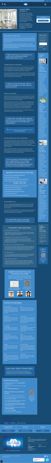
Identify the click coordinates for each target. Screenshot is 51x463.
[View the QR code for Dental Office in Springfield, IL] (27, 285)
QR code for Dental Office (7, 420)
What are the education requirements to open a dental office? (16, 180)
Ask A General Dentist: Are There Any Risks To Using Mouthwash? (43, 108)
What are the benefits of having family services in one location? (16, 185)
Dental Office (10, 418)
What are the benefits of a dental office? (12, 177)
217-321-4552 (14, 373)
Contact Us (43, 430)
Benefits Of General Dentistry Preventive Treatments (42, 149)
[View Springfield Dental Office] (8, 28)
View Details (13, 410)
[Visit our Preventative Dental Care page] (11, 296)
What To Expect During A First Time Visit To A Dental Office (43, 68)
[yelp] (47, 456)
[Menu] (45, 4)
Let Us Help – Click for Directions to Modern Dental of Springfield (14, 289)
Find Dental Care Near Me (43, 241)
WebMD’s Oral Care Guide (12, 388)
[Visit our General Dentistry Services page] (28, 296)
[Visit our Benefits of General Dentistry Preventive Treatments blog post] (43, 144)
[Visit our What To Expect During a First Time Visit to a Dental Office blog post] (43, 63)
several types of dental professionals (15, 204)
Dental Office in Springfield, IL (19, 130)
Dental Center (42, 234)
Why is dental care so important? (11, 193)
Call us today (48, 1)
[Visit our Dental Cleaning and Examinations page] (19, 296)
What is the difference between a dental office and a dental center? (17, 179)
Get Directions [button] (8, 430)
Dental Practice (43, 235)
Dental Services (43, 37)
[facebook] (45, 456)
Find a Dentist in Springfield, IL (43, 40)
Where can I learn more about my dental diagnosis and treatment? (17, 195)
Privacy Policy (4, 456)
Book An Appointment (43, 20)
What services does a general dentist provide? (13, 187)
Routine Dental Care (43, 238)
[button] (2, 4)
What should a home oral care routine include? (13, 189)
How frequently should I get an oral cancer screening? (14, 191)
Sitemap (8, 456)
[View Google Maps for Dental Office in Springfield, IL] (14, 287)
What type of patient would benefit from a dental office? (15, 175)
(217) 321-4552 (21, 26)
